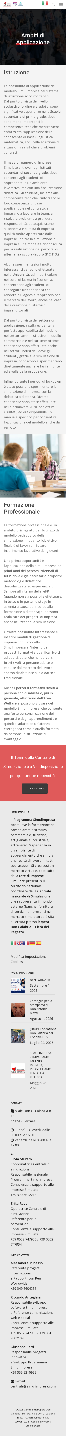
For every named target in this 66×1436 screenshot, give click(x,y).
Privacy (45, 1421)
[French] (26, 944)
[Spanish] (39, 944)
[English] (20, 944)
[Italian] (45, 4)
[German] (32, 944)
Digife (37, 1425)
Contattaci (35, 788)
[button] (61, 4)
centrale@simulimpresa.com (33, 1386)
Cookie (35, 1421)
